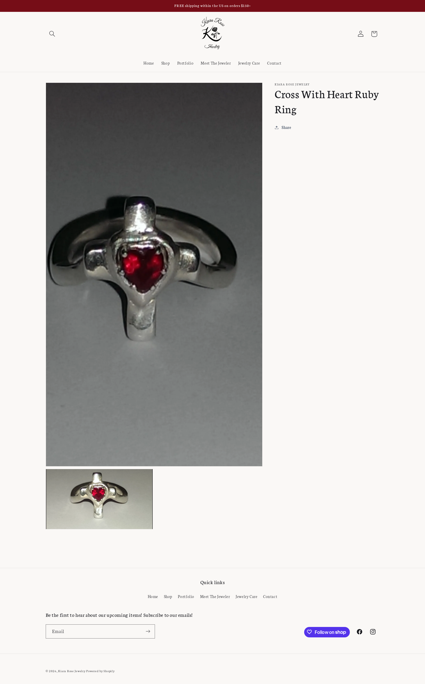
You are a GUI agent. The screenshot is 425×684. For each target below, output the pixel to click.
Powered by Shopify (100, 670)
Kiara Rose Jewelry (71, 670)
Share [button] (286, 127)
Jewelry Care (247, 596)
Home (153, 596)
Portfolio (186, 596)
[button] (52, 34)
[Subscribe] (147, 631)
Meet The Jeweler (215, 596)
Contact (270, 596)
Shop (168, 596)
